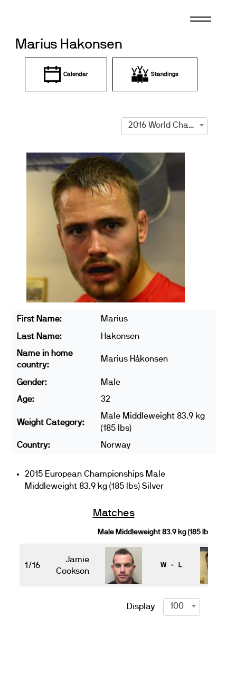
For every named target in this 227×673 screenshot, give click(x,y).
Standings (164, 74)
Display (141, 606)
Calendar (75, 74)
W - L (171, 565)
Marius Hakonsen (68, 44)
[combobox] (164, 125)
